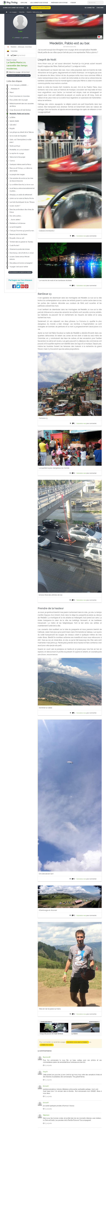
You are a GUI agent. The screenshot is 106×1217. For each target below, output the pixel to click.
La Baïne (74, 1034)
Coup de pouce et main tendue (51, 1034)
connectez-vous (46, 1045)
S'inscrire (100, 7)
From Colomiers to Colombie (20, 96)
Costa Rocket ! (14, 245)
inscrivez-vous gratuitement (77, 1042)
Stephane (46, 1115)
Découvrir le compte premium (40, 7)
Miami (12, 92)
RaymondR (46, 1057)
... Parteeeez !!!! (14, 89)
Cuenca (12, 161)
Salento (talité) (14, 121)
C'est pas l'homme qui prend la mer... (22, 231)
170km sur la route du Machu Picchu (22, 198)
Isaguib (45, 1071)
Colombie (14, 51)
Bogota (12, 128)
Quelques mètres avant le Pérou (20, 164)
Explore (24, 2)
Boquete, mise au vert (17, 238)
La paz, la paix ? (15, 206)
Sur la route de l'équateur (18, 136)
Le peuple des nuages (17, 174)
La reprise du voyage (17, 153)
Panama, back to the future (18, 234)
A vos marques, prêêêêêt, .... (19, 85)
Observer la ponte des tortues (20, 249)
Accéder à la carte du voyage (19, 75)
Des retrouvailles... (16, 216)
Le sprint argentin (15, 227)
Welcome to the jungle (17, 157)
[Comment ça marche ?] (27, 7)
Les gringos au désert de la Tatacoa (22, 132)
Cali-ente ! (13, 125)
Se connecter (90, 7)
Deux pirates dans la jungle (19, 100)
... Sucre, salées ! (15, 219)
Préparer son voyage (59, 2)
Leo (20, 31)
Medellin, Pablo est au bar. (20, 113)
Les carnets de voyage (39, 2)
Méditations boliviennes (17, 223)
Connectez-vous (81, 236)
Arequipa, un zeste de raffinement (21, 195)
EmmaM (45, 1086)
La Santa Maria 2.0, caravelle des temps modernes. (17, 65)
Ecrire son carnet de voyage (13, 7)
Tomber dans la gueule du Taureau (21, 242)
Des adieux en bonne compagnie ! (21, 263)
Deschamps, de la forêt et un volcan (22, 253)
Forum (73, 2)
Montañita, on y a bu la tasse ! (19, 149)
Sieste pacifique (15, 146)
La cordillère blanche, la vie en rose (22, 184)
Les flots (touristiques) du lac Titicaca (22, 202)
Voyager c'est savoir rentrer (19, 267)
